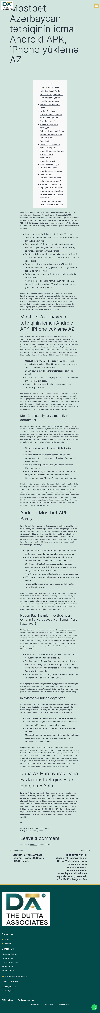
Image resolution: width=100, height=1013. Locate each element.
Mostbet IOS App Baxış (50, 184)
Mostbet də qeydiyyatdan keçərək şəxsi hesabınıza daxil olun (51, 194)
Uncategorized (37, 831)
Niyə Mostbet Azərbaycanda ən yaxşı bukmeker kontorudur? (50, 177)
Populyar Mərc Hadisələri (51, 188)
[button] (96, 6)
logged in (33, 844)
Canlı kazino (45, 141)
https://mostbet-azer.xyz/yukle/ (32, 689)
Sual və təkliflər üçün (49, 164)
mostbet (51, 601)
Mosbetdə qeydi (47, 161)
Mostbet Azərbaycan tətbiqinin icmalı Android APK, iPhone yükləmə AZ (51, 91)
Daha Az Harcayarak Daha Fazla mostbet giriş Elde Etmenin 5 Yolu (52, 134)
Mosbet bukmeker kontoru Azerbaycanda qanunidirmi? (52, 154)
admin (47, 828)
